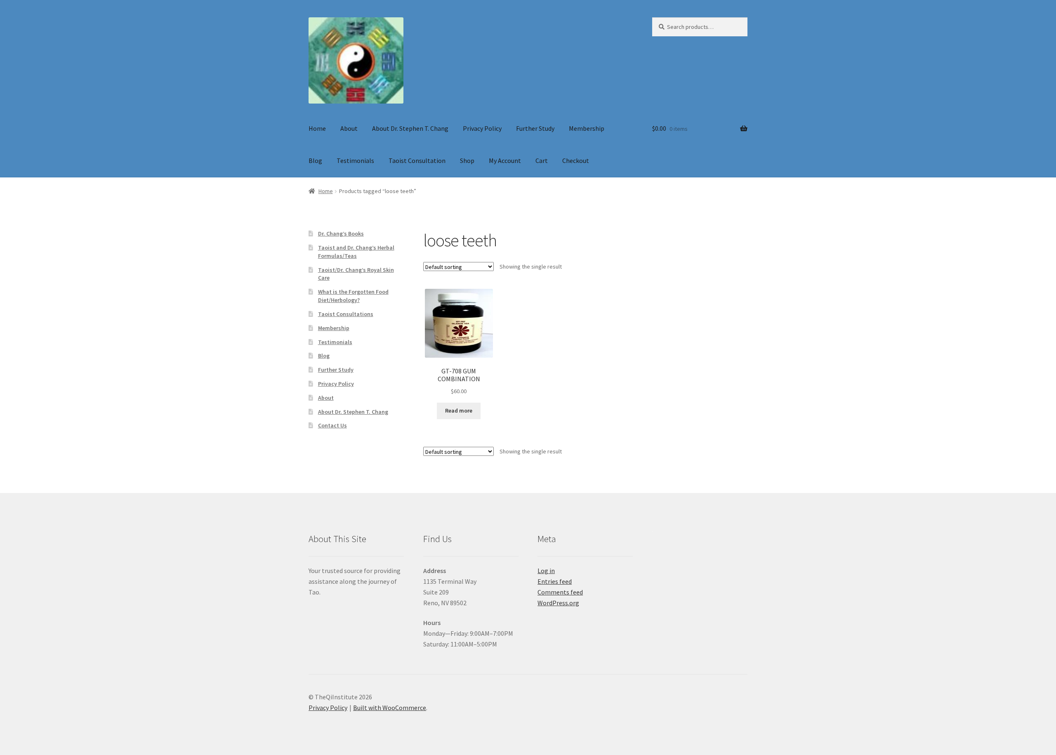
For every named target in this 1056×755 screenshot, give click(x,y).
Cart (541, 160)
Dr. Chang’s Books (341, 233)
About (349, 128)
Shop (467, 160)
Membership (586, 128)
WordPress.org (558, 603)
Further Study (535, 128)
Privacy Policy (482, 128)
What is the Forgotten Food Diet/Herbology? (353, 296)
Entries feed (554, 581)
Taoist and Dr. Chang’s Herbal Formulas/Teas (356, 252)
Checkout (575, 160)
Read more (458, 410)
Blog (315, 160)
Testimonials (355, 160)
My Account (505, 160)
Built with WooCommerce (389, 707)
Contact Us (332, 425)
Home (317, 128)
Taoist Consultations (345, 314)
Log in (546, 570)
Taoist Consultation (417, 160)
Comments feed (560, 592)
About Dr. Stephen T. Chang (410, 128)
